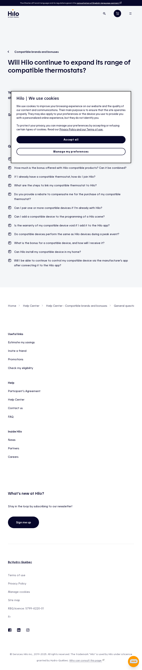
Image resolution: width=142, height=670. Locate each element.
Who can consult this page (85, 660)
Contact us (15, 408)
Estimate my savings (21, 342)
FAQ (10, 416)
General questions (126, 305)
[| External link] (28, 629)
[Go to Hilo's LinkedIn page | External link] (19, 629)
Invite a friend (17, 350)
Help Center (31, 305)
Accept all (71, 139)
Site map (14, 600)
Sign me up (23, 522)
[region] (71, 127)
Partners (13, 448)
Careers (13, 456)
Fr (9, 616)
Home (12, 305)
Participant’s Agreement (24, 391)
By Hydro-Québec (20, 562)
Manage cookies (19, 591)
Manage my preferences (71, 151)
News (12, 439)
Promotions (15, 359)
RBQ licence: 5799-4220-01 (26, 608)
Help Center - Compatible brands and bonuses (76, 305)
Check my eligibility (20, 368)
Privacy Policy (17, 583)
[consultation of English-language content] (120, 3)
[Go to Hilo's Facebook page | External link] (9, 629)
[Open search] (104, 13)
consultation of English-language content (98, 3)
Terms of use (16, 575)
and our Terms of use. (90, 129)
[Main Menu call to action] (130, 13)
